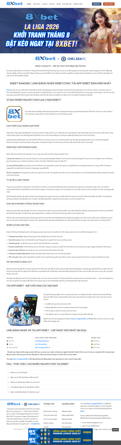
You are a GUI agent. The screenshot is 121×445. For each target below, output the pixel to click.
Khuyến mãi (67, 4)
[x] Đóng (115, 429)
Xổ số (58, 4)
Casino (45, 4)
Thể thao (36, 4)
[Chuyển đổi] (8, 373)
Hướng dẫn (77, 4)
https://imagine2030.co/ (21, 359)
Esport (52, 4)
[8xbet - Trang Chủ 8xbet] (15, 4)
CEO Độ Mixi (35, 424)
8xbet (29, 4)
